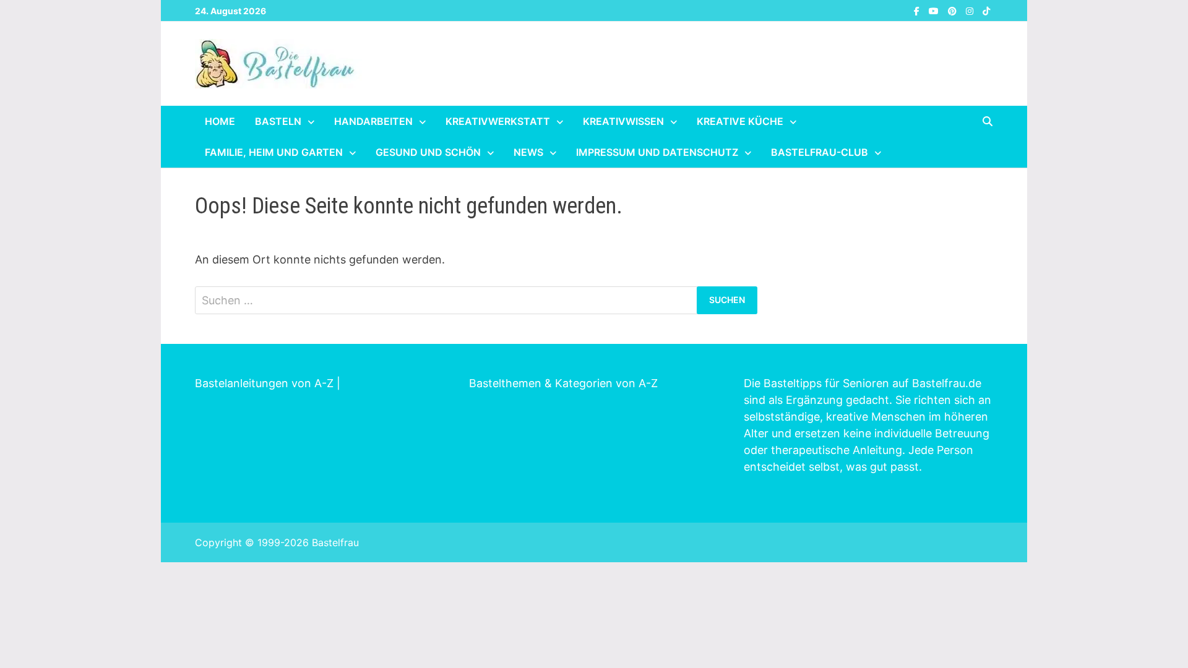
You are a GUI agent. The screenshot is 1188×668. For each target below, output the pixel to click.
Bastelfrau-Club (819, 152)
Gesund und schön (428, 152)
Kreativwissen (623, 121)
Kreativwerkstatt (498, 121)
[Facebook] (918, 10)
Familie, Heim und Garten (274, 152)
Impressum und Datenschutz (657, 152)
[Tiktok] (986, 10)
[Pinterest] (954, 10)
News (528, 152)
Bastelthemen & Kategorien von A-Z (563, 383)
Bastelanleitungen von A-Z (264, 383)
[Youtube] (935, 10)
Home (220, 121)
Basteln (278, 121)
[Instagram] (971, 10)
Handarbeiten (373, 121)
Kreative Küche (740, 121)
